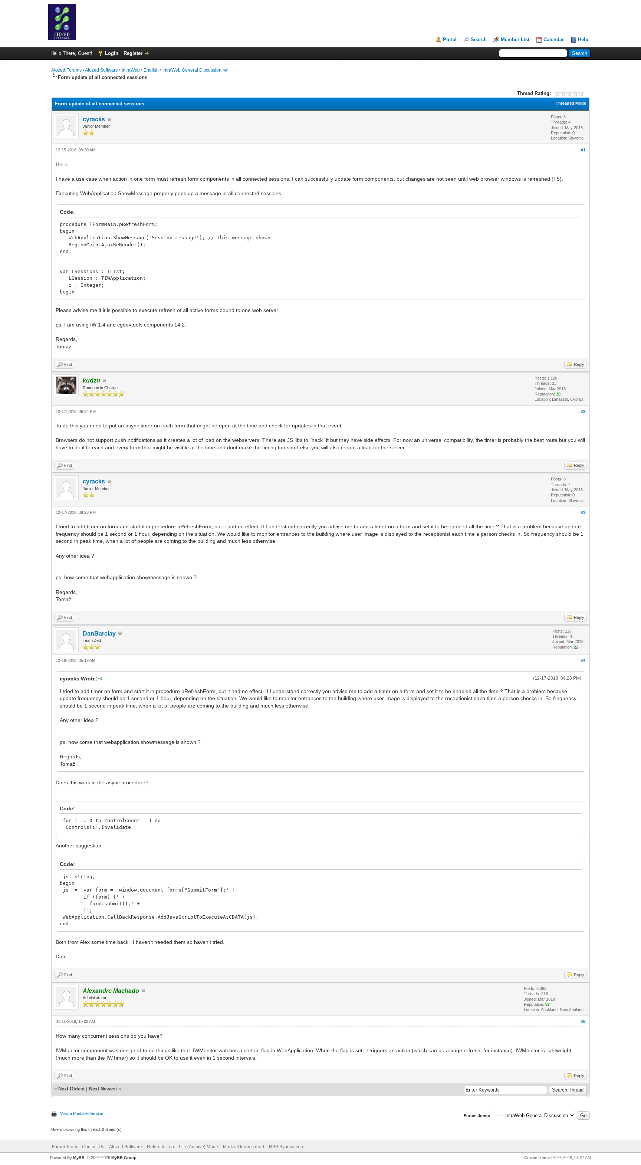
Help (583, 39)
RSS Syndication (286, 1146)
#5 (583, 1021)
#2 (583, 411)
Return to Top (160, 1146)
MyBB (79, 1157)
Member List (515, 39)
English (151, 70)
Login (111, 53)
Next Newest (103, 1089)
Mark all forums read (243, 1146)
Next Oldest (71, 1089)
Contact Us (93, 1146)
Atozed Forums (66, 70)
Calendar (553, 39)
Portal (450, 39)
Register (133, 53)
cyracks (94, 119)
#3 (583, 512)
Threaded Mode (571, 103)
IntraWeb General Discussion (191, 70)
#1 (583, 150)
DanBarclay (99, 633)
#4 (583, 660)
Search (479, 39)
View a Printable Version (81, 1113)
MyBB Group (124, 1157)
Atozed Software (101, 70)
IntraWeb (131, 70)
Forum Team (64, 1146)
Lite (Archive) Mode (198, 1146)
